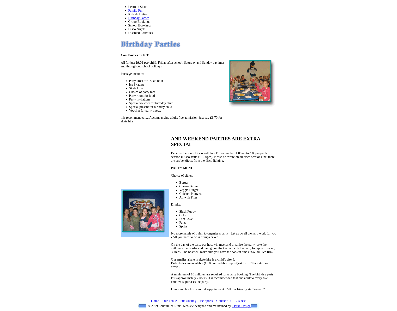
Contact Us (223, 301)
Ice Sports (206, 301)
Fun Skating (188, 301)
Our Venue (170, 301)
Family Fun (135, 10)
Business (240, 301)
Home (155, 301)
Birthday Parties (138, 18)
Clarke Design (241, 306)
